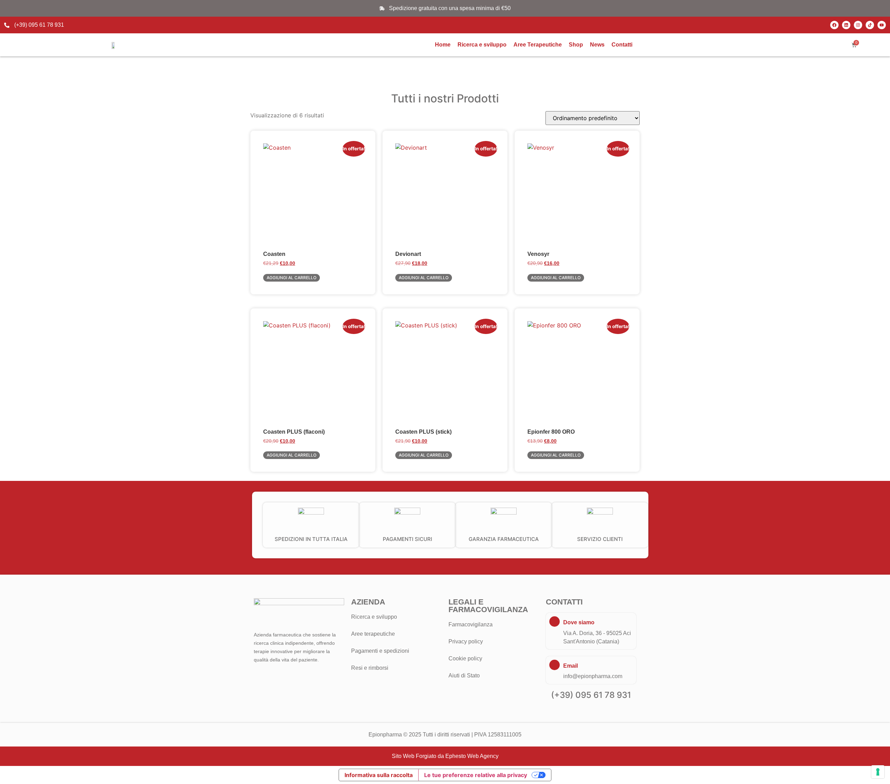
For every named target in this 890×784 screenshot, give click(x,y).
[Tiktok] (870, 25)
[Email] (554, 665)
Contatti (622, 45)
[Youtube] (881, 25)
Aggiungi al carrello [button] (291, 277)
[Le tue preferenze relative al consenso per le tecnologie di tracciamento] (877, 771)
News (597, 45)
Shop (576, 45)
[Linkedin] (846, 25)
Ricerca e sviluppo (482, 45)
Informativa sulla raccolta (379, 775)
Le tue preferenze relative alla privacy (475, 775)
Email (570, 666)
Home (443, 45)
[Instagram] (858, 25)
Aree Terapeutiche (537, 45)
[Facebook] (834, 25)
